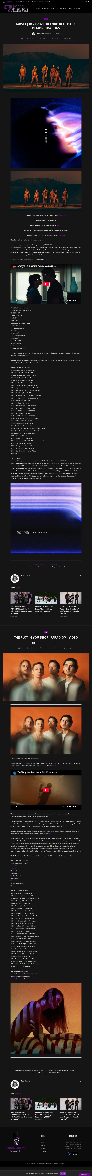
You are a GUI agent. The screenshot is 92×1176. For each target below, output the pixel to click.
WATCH (59, 225)
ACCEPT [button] (63, 1173)
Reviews (53, 8)
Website (13, 973)
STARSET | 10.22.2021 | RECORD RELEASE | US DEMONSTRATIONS (61, 1072)
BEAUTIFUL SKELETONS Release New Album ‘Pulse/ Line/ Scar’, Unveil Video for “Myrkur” (33, 2)
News (38, 8)
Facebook (20, 973)
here (48, 260)
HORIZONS (62, 215)
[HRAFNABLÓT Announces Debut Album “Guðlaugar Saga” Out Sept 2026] (46, 598)
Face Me (14, 868)
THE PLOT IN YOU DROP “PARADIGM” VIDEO (30, 567)
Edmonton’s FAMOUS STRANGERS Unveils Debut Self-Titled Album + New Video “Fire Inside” (21, 610)
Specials (77, 8)
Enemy (13, 881)
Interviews (45, 8)
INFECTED (58, 473)
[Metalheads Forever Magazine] (15, 8)
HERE (54, 766)
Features (63, 8)
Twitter (36, 973)
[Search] (88, 8)
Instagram (29, 973)
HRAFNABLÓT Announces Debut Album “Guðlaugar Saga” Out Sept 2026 (44, 609)
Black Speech (61, 1164)
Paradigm (43, 766)
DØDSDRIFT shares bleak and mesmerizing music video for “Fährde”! (29, 1072)
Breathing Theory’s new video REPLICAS (60, 567)
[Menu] (4, 2)
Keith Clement (40, 33)
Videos (70, 8)
